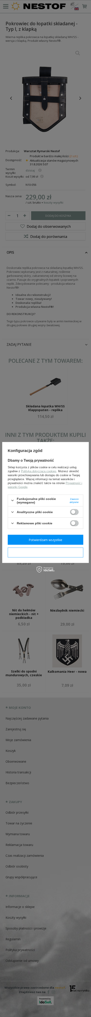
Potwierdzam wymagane (45, 552)
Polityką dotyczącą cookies (38, 471)
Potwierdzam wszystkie (45, 540)
